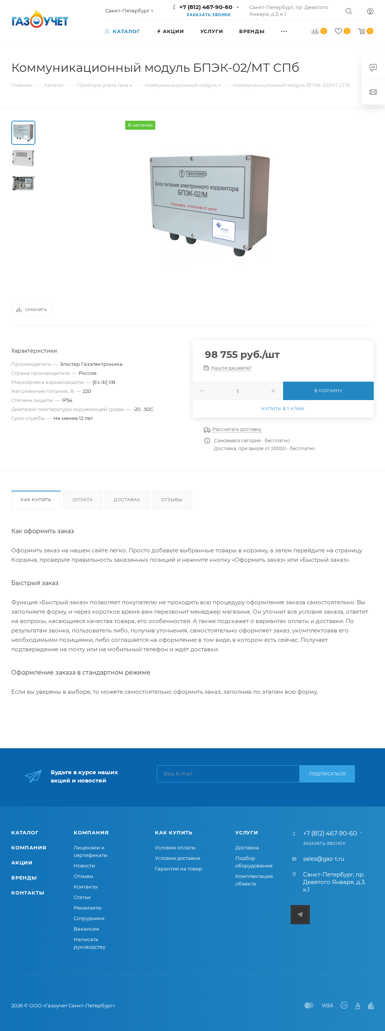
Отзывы (172, 499)
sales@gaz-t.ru (323, 858)
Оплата (83, 499)
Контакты (27, 893)
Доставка (127, 499)
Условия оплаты (175, 848)
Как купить (36, 499)
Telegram (300, 915)
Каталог (25, 832)
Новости (84, 866)
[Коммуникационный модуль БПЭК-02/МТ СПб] (209, 205)
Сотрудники (89, 918)
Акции (22, 863)
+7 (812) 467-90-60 (205, 7)
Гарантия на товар (178, 869)
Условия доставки (177, 858)
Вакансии (86, 929)
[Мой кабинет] (370, 12)
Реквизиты (88, 908)
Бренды (24, 878)
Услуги (246, 832)
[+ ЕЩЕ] (292, 30)
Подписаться (327, 773)
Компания (28, 848)
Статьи (82, 897)
